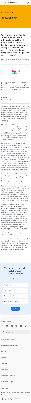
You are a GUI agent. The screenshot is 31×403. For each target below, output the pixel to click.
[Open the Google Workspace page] (10, 2)
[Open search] (28, 2)
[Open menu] (2, 2)
